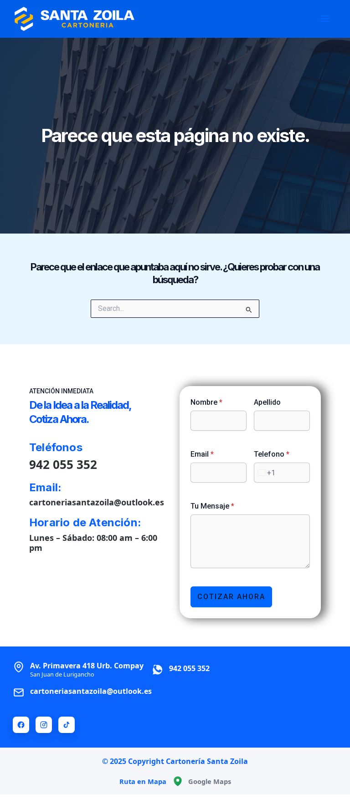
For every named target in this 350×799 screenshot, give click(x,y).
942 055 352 (63, 464)
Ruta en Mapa (142, 781)
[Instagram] (44, 725)
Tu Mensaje (212, 506)
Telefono (271, 454)
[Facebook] (21, 725)
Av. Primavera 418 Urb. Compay (87, 669)
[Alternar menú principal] (324, 18)
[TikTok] (66, 725)
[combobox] (264, 472)
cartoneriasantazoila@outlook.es (96, 502)
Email (202, 454)
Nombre (206, 402)
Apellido (267, 402)
